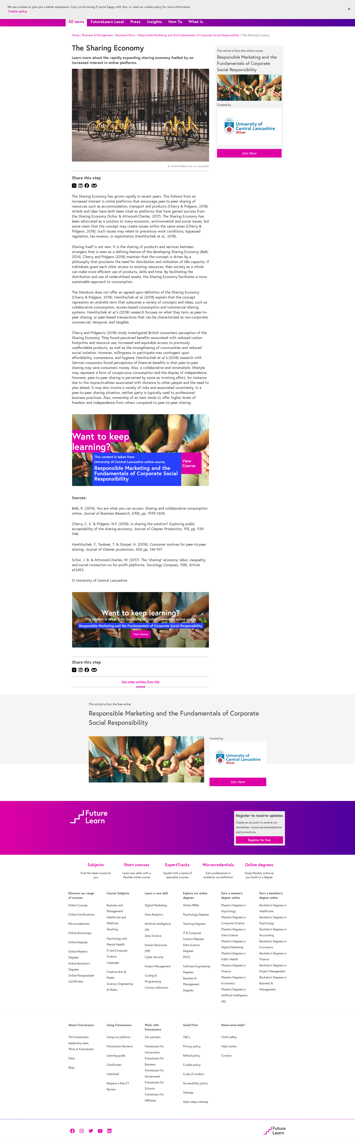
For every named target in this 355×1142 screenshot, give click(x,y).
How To (175, 21)
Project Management (158, 966)
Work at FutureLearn (81, 1049)
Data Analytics (154, 914)
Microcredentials (78, 924)
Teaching (112, 929)
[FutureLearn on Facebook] (73, 1131)
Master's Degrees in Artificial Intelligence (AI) (234, 995)
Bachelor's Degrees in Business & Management (272, 983)
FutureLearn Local (107, 21)
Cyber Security (154, 957)
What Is (195, 21)
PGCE (186, 957)
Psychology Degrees (196, 914)
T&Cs (186, 1037)
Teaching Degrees (194, 924)
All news (76, 21)
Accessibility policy (195, 1083)
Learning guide (116, 1055)
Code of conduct (193, 1074)
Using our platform (118, 1037)
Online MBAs (191, 905)
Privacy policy (192, 1046)
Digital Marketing (156, 905)
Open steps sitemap (195, 1102)
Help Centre (228, 1046)
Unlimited (113, 1074)
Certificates (114, 1065)
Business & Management (97, 35)
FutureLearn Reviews (120, 1046)
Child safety (229, 1037)
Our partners (152, 1037)
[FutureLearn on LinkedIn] (109, 1131)
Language (113, 962)
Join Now (249, 153)
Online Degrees (78, 942)
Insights (154, 21)
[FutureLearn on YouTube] (100, 1131)
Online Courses (77, 905)
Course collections (156, 987)
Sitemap (188, 1092)
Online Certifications (81, 914)
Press (135, 21)
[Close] (349, 9)
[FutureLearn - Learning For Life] (274, 1130)
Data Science (153, 936)
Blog (71, 1067)
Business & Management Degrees (191, 984)
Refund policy (191, 1055)
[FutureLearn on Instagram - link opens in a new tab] (81, 1131)
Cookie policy (192, 1065)
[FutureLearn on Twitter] (90, 1131)
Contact (226, 1055)
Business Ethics (125, 35)
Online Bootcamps (80, 933)
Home (75, 35)
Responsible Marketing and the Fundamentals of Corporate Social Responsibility (188, 35)
